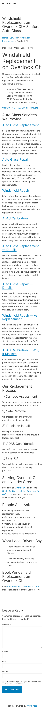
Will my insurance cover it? (17, 524)
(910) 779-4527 (13, 586)
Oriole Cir (6, 491)
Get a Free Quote (30, 108)
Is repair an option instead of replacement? (17, 529)
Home (5, 38)
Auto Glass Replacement (20, 125)
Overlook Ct (21, 488)
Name (5, 651)
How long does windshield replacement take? (15, 512)
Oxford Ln (7, 494)
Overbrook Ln (18, 491)
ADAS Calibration (15, 218)
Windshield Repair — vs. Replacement (20, 317)
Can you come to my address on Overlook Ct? (18, 519)
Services (14, 38)
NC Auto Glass (9, 3)
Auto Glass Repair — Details (17, 286)
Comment (6, 625)
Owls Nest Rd (33, 491)
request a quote (31, 586)
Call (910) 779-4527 (11, 108)
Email (4, 661)
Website (5, 672)
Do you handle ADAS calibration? (20, 533)
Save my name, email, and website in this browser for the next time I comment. (23, 682)
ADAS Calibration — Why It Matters (20, 352)
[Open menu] (40, 3)
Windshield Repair (15, 190)
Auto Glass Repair (15, 159)
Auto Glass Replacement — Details (20, 248)
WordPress (32, 706)
